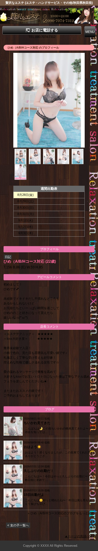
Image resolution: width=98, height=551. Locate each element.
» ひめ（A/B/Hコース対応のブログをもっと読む (61, 513)
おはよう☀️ (32, 447)
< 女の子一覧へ (18, 525)
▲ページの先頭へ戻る (80, 536)
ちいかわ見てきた (37, 423)
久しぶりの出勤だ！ (39, 471)
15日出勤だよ (34, 495)
